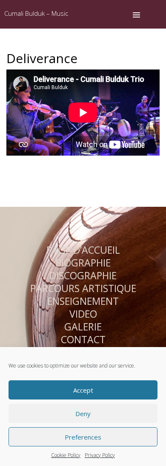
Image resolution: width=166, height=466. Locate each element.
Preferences (83, 437)
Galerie (83, 326)
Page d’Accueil (83, 250)
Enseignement (83, 301)
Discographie (83, 275)
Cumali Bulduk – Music (36, 13)
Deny (83, 413)
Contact (83, 339)
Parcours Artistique (83, 288)
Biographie (83, 262)
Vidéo (83, 314)
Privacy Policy (100, 455)
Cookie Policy (65, 455)
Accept (83, 390)
